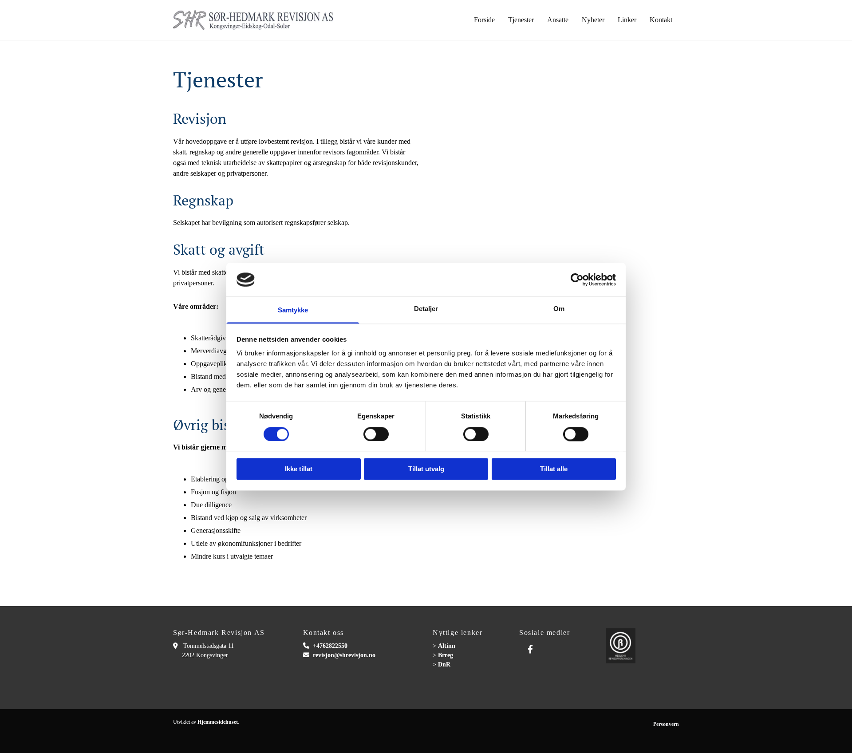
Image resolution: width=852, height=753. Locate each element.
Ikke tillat (298, 469)
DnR (444, 664)
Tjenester (521, 20)
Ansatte (557, 20)
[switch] (376, 434)
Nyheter (593, 20)
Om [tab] (558, 309)
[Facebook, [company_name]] (530, 648)
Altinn (446, 646)
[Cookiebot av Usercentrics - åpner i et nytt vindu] (577, 279)
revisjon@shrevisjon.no (344, 655)
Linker (627, 20)
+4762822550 (330, 646)
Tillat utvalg (426, 469)
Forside (484, 20)
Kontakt (661, 20)
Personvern (666, 724)
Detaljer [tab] (426, 309)
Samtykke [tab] (293, 310)
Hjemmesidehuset (217, 722)
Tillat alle (554, 469)
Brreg (445, 655)
